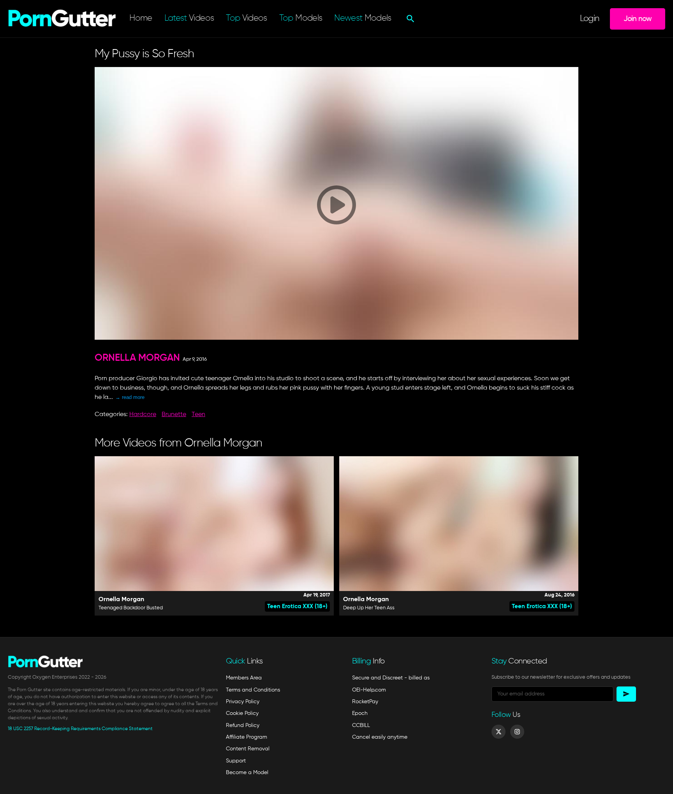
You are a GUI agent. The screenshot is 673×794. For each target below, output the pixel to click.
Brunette (174, 414)
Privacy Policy (242, 701)
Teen (198, 414)
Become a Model (247, 772)
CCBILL (361, 725)
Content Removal (248, 749)
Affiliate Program (246, 737)
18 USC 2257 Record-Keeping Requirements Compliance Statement (80, 729)
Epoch (360, 713)
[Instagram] (517, 732)
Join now (638, 19)
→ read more (129, 397)
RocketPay (365, 701)
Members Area (244, 678)
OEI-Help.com (369, 690)
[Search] (409, 19)
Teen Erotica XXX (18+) (297, 606)
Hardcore (142, 414)
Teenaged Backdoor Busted (131, 607)
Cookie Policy (242, 713)
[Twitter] (499, 732)
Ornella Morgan (137, 358)
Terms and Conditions (253, 690)
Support (236, 761)
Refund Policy (242, 725)
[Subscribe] (626, 694)
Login (589, 18)
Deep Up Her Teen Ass (369, 607)
